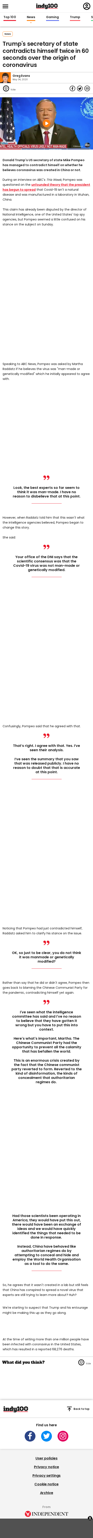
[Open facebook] (30, 1436)
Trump (75, 17)
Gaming (52, 17)
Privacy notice (46, 1466)
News (31, 17)
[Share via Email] (87, 88)
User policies (46, 1458)
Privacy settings (46, 1475)
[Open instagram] (63, 1436)
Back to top (82, 1409)
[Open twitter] (46, 1436)
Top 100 (9, 17)
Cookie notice (46, 1484)
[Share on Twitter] (80, 88)
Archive (46, 1492)
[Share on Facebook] (72, 88)
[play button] (46, 123)
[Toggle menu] (6, 6)
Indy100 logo (47, 6)
